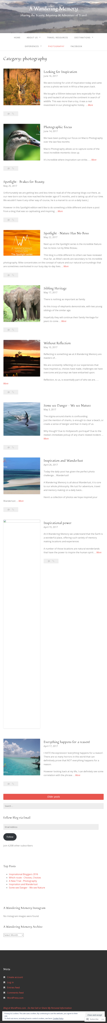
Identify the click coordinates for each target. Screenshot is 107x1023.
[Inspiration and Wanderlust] (13, 509)
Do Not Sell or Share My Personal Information (50, 1008)
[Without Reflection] (13, 392)
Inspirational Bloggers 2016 (23, 874)
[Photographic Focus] (13, 168)
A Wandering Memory (53, 8)
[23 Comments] (49, 561)
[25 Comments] (9, 783)
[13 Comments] (9, 329)
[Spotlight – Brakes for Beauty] (13, 219)
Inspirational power (58, 523)
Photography (56, 46)
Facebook (76, 46)
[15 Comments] (9, 509)
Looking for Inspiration (60, 72)
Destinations (82, 37)
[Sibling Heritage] (13, 329)
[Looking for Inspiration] (13, 113)
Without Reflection (57, 343)
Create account (15, 977)
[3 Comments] (9, 219)
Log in (10, 982)
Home (17, 37)
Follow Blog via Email (16, 818)
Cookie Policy (58, 1018)
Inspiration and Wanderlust (63, 460)
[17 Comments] (9, 392)
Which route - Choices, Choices (25, 877)
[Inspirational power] (53, 561)
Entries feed (13, 987)
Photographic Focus (58, 127)
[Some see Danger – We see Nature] (13, 447)
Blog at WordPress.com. (14, 1008)
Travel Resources (57, 37)
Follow (10, 836)
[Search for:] (53, 806)
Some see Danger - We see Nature (27, 887)
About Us (32, 37)
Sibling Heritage (55, 288)
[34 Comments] (9, 168)
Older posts (53, 796)
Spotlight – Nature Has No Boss (66, 233)
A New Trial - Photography (23, 880)
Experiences (32, 46)
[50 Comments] (9, 447)
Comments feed (15, 992)
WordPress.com (15, 997)
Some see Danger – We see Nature (67, 405)
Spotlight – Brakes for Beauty (23, 181)
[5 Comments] (9, 113)
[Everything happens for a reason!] (13, 783)
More (90, 105)
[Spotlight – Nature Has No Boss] (13, 275)
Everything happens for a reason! (67, 742)
